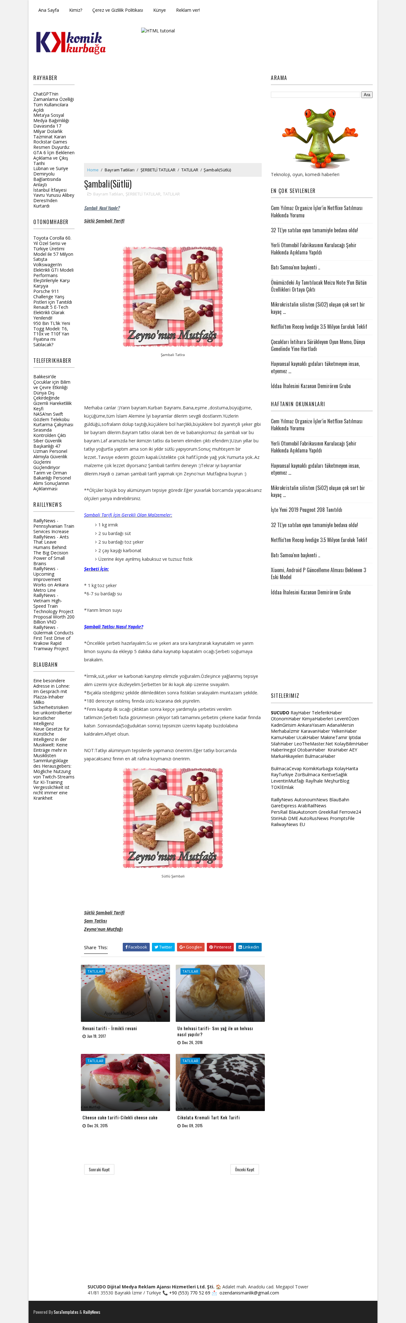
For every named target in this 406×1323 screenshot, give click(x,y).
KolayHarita (346, 768)
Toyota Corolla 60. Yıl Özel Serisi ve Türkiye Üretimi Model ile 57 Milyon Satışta (53, 248)
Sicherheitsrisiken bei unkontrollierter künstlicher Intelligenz (52, 715)
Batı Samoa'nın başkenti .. (295, 267)
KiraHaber (338, 750)
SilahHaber (282, 744)
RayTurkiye (282, 774)
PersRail (279, 812)
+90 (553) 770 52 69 (189, 1293)
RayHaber (301, 713)
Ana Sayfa (48, 10)
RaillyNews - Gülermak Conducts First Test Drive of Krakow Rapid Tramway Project (53, 638)
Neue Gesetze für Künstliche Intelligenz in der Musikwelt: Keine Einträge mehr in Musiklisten (51, 742)
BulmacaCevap (286, 768)
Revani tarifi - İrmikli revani (109, 1028)
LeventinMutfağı (287, 781)
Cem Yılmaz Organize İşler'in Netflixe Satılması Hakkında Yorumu (317, 211)
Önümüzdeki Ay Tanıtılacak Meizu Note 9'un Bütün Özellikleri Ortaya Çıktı (319, 286)
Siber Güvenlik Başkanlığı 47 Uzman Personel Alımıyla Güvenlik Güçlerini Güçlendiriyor (50, 454)
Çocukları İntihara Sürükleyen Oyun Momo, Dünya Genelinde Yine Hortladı (318, 345)
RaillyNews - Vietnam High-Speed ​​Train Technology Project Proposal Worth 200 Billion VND (54, 608)
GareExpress (284, 806)
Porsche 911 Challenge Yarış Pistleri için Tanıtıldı (52, 296)
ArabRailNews (312, 806)
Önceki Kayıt (244, 1169)
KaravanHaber (315, 731)
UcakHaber (308, 737)
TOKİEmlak (282, 787)
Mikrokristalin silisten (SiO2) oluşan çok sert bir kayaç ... (318, 308)
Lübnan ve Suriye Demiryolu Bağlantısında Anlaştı (50, 176)
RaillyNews (282, 800)
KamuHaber (283, 737)
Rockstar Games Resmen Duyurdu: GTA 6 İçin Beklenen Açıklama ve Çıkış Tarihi (54, 152)
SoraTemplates (66, 1311)
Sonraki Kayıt (99, 1169)
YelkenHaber (344, 731)
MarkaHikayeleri (287, 756)
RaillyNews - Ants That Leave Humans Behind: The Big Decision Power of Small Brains (51, 550)
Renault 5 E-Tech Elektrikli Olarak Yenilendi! (50, 312)
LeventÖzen (346, 719)
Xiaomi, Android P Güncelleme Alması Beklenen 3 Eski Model (318, 573)
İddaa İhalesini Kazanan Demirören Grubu (311, 386)
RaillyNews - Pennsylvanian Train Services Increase (53, 526)
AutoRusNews (314, 818)
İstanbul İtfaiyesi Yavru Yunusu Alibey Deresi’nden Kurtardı (53, 198)
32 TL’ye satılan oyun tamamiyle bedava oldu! (314, 230)
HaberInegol (283, 750)
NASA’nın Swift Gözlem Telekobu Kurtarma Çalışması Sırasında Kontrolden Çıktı (53, 424)
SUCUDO (280, 713)
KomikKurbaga (318, 768)
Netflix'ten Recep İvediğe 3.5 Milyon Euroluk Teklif (319, 326)
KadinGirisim (283, 725)
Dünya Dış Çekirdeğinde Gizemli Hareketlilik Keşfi (52, 401)
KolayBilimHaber (351, 744)
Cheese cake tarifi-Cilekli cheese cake (120, 1117)
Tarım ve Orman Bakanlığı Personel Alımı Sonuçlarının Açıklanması (52, 481)
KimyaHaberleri (317, 719)
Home (93, 170)
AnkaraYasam (312, 725)
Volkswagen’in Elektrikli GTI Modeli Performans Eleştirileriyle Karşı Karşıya (53, 275)
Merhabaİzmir (285, 731)
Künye (159, 10)
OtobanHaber (311, 750)
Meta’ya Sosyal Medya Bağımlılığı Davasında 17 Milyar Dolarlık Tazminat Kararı (51, 125)
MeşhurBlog (336, 781)
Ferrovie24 (350, 812)
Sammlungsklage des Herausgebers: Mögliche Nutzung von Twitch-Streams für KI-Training (54, 771)
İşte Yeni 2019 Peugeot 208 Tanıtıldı (306, 509)
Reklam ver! (188, 10)
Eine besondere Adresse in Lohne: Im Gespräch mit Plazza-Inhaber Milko (51, 691)
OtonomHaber (286, 719)
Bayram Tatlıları (119, 170)
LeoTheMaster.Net (313, 744)
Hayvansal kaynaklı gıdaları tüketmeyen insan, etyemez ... (315, 367)
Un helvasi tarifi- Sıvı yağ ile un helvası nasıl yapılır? (215, 1031)
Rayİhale (314, 781)
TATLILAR (189, 170)
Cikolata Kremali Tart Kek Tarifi (208, 1117)
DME (293, 818)
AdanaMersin (340, 725)
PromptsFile (342, 818)
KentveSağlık (334, 774)
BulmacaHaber (320, 756)
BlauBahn (339, 800)
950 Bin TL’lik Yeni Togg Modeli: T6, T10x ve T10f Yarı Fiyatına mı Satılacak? (51, 333)
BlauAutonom (303, 812)
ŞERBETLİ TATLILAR (158, 170)
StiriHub (279, 818)
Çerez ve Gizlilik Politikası (117, 10)
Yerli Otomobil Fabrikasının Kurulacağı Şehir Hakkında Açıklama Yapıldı (314, 248)
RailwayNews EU (288, 824)
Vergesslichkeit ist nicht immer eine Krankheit (51, 792)
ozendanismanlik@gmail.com (249, 1293)
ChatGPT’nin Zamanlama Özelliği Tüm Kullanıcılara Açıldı (53, 102)
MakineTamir (333, 737)
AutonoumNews (311, 800)
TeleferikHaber (327, 713)
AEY (353, 750)
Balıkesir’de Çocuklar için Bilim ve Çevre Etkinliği (51, 382)
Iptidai (355, 737)
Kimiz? (75, 10)
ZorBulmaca (307, 774)
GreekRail (328, 812)
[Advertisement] (173, 115)
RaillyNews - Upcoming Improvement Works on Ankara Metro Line (51, 579)
